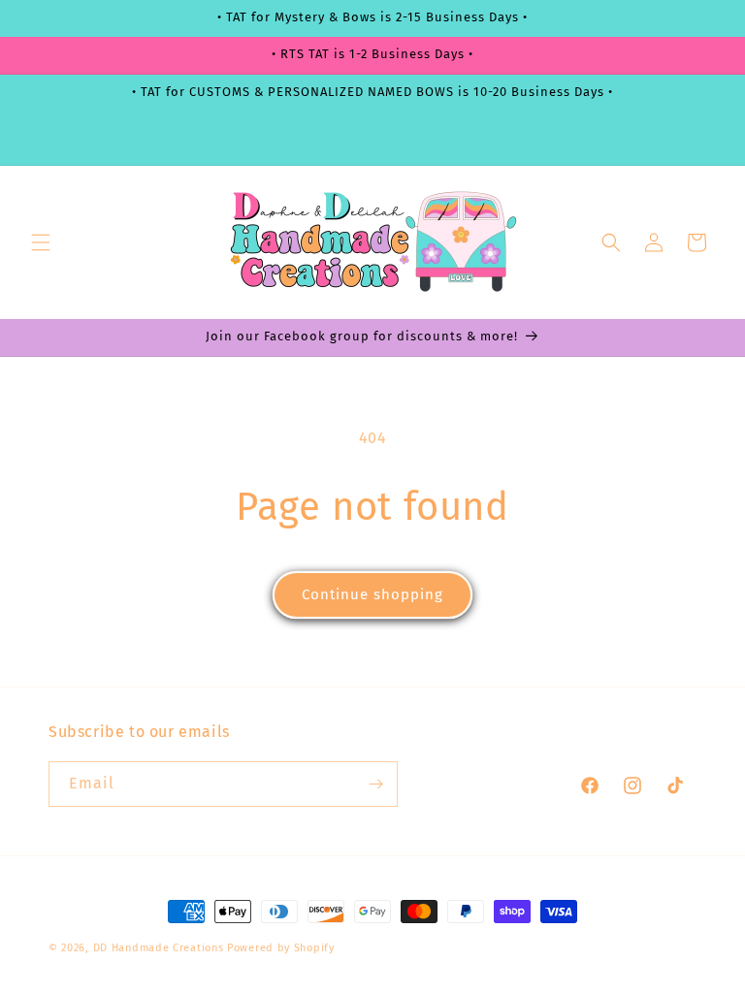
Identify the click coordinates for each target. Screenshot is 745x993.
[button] (40, 242)
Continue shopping (372, 594)
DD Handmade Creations (158, 948)
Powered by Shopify (281, 948)
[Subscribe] (375, 784)
